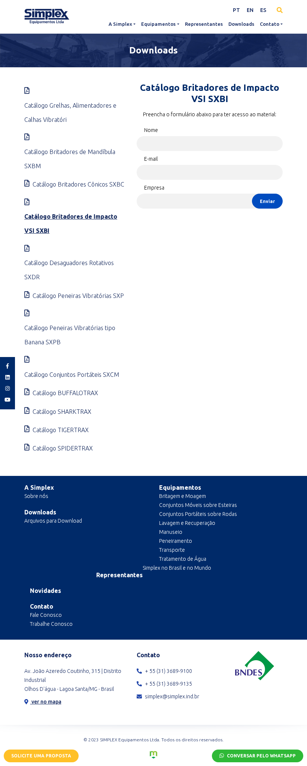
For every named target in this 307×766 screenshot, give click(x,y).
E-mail (151, 159)
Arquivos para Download (53, 521)
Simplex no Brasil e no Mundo (177, 568)
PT (236, 10)
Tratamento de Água (182, 559)
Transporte (172, 550)
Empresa (154, 188)
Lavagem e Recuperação (187, 523)
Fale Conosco (46, 615)
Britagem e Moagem (182, 496)
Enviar (267, 201)
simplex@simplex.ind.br (171, 696)
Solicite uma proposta (41, 755)
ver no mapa (45, 702)
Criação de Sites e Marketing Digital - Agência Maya (153, 755)
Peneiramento (175, 541)
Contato (269, 24)
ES (263, 10)
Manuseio (170, 532)
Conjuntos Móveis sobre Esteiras (198, 505)
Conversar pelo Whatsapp (261, 755)
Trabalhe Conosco (51, 624)
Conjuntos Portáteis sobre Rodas (198, 514)
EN (250, 10)
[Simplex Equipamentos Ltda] (46, 16)
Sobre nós (36, 496)
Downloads (241, 24)
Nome (151, 130)
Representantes (204, 24)
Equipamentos (158, 24)
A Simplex (120, 24)
